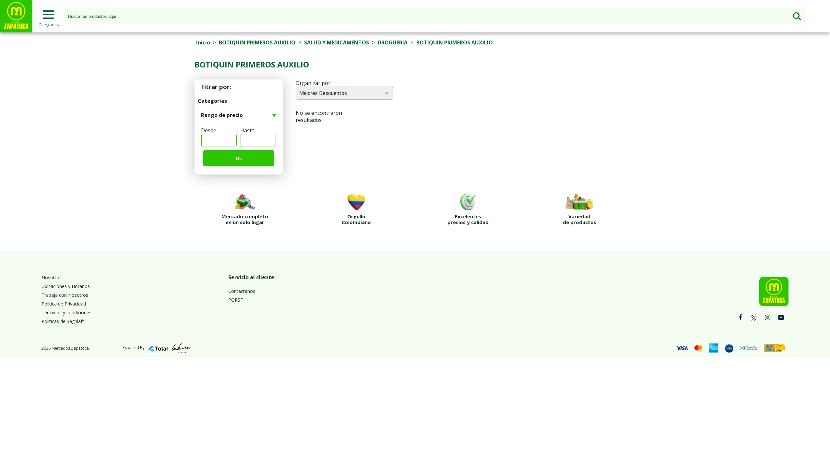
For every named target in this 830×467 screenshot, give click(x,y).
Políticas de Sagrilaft (63, 321)
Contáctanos (241, 291)
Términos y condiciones (66, 312)
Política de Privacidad (64, 304)
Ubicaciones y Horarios (66, 286)
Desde (208, 130)
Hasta (247, 130)
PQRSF (235, 300)
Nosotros (52, 277)
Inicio (203, 42)
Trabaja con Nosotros (65, 295)
